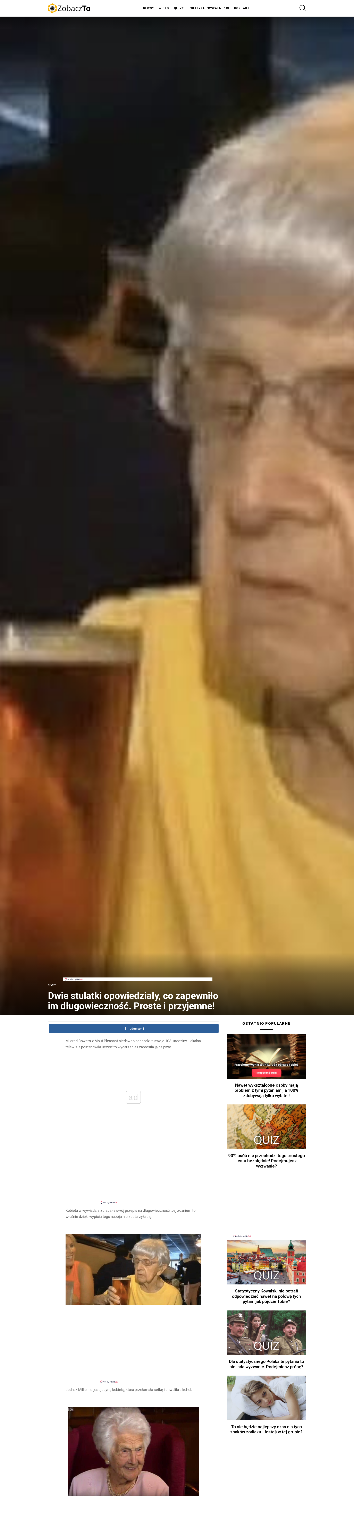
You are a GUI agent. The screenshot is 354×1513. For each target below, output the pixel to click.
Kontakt (242, 8)
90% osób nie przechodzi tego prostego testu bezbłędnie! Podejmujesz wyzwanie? (266, 1161)
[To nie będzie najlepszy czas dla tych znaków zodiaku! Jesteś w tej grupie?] (266, 1398)
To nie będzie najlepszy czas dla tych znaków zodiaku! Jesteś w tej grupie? (266, 1429)
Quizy (179, 8)
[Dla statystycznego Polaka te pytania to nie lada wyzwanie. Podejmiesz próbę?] (266, 1332)
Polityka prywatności (209, 8)
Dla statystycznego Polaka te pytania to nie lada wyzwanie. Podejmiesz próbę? (266, 1364)
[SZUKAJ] (303, 8)
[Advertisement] (137, 968)
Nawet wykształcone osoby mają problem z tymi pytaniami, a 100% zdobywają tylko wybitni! (266, 1090)
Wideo (164, 8)
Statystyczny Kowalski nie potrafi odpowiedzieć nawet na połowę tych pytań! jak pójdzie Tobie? (266, 1296)
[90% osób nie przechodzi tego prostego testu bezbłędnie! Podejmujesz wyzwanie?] (266, 1126)
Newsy (148, 8)
